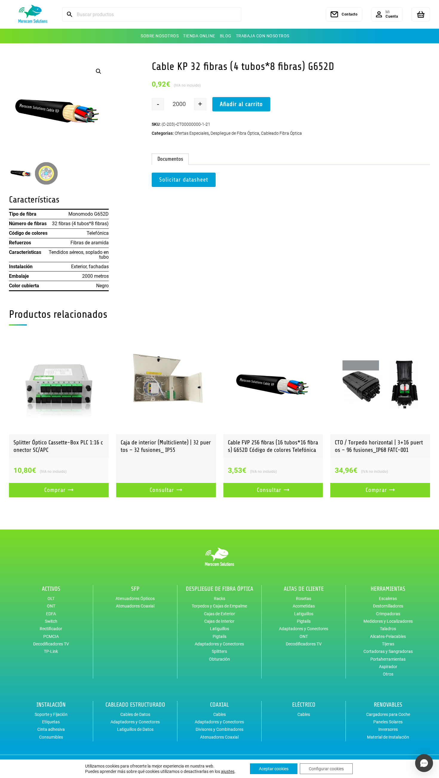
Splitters (219, 651)
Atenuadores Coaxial (135, 606)
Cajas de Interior (219, 621)
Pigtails (219, 636)
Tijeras (388, 644)
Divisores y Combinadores (219, 729)
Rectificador (51, 628)
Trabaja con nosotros (262, 35)
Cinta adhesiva (51, 729)
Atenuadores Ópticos (135, 598)
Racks (219, 598)
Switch (51, 621)
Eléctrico (303, 704)
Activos (51, 588)
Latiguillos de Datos (135, 729)
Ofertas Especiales (192, 133)
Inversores (388, 729)
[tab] (170, 159)
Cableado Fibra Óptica (281, 133)
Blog (225, 35)
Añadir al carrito (241, 104)
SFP (135, 588)
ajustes (227, 771)
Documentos (170, 159)
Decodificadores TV (51, 644)
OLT (51, 598)
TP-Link (51, 651)
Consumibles (51, 737)
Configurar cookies (326, 768)
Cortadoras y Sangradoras (388, 651)
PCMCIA (51, 636)
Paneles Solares (388, 721)
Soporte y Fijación (51, 714)
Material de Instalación (388, 737)
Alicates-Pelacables (388, 636)
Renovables (388, 704)
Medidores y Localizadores (388, 621)
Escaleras (388, 598)
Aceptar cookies (273, 768)
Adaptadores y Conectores (219, 644)
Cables (219, 714)
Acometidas (304, 606)
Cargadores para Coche (388, 714)
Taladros (388, 628)
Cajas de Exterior (219, 613)
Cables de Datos (135, 714)
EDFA (51, 613)
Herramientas (388, 588)
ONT (51, 606)
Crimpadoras (388, 613)
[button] (98, 71)
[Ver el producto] (59, 384)
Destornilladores (388, 606)
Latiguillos (219, 628)
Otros (388, 674)
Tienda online (199, 35)
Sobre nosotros (160, 35)
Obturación (219, 659)
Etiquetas (51, 721)
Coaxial (219, 704)
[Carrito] (421, 14)
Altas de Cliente (304, 588)
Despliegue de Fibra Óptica (235, 133)
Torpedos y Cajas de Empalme (219, 606)
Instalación (51, 704)
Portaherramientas (388, 659)
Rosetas (303, 598)
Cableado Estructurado (135, 704)
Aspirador (388, 666)
